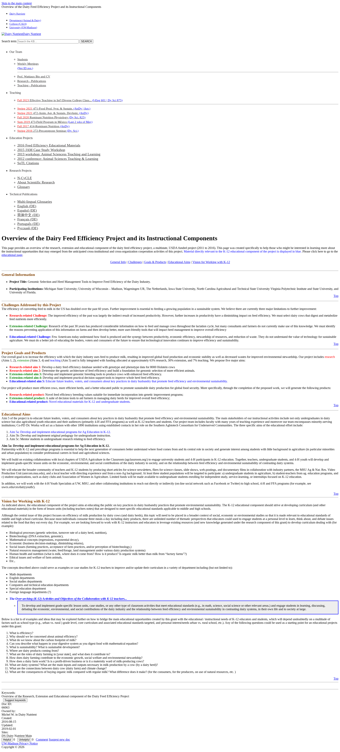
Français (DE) (27, 219)
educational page (12, 255)
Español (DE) (27, 210)
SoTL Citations (28, 163)
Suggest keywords (15, 700)
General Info (118, 262)
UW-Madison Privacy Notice (20, 743)
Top (336, 296)
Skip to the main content (17, 3)
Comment (42, 739)
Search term (9, 41)
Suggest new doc (59, 739)
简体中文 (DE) (28, 215)
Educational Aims (179, 262)
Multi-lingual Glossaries (34, 202)
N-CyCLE (24, 178)
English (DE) (26, 206)
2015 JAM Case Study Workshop (41, 150)
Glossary (23, 187)
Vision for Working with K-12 (211, 262)
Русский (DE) (27, 228)
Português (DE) (28, 224)
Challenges (135, 262)
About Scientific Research (36, 182)
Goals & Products (155, 262)
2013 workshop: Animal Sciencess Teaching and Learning (58, 154)
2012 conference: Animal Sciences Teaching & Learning (57, 159)
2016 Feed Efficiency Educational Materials (48, 145)
